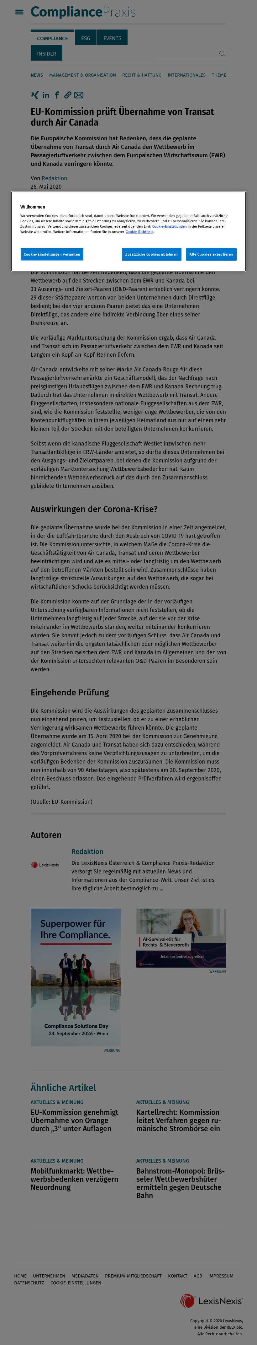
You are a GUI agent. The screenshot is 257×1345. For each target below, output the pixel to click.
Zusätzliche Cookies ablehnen (151, 254)
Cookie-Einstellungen (169, 226)
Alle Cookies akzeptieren (211, 254)
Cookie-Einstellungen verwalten (52, 254)
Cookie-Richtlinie (139, 232)
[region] (128, 231)
